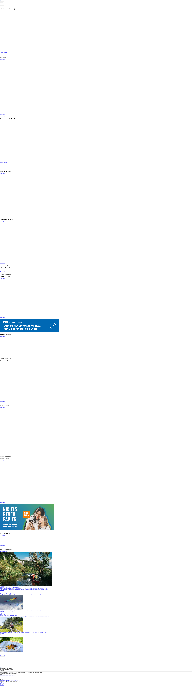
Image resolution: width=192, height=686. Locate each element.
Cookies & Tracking (15, 680)
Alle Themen (2, 545)
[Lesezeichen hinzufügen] (0, 634)
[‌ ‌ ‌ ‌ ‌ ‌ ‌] (96, 282)
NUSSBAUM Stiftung (20, 678)
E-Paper (4, 675)
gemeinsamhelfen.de (13, 678)
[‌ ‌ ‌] (96, 537)
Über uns (1, 678)
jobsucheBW (8, 678)
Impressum (2, 680)
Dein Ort (1, 675)
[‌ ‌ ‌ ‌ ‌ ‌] (96, 366)
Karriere (4, 678)
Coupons (11, 675)
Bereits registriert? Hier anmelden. (11, 673)
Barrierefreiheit (6, 680)
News (7, 675)
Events (9, 675)
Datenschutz (10, 680)
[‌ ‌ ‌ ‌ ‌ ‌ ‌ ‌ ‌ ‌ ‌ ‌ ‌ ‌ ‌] (96, 18)
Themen (14, 675)
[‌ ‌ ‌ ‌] (96, 166)
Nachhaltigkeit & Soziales (28, 678)
